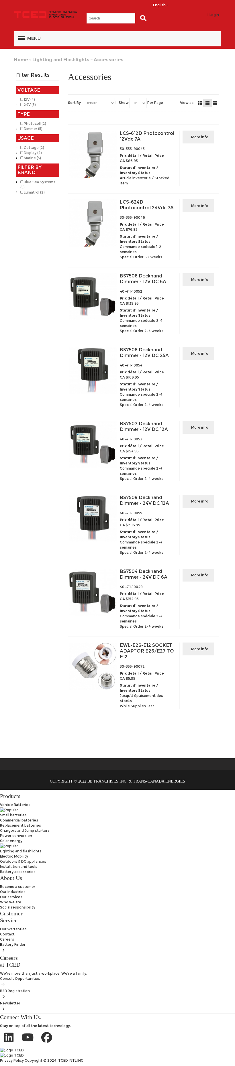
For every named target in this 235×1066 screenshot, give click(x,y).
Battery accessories (18, 872)
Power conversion (16, 836)
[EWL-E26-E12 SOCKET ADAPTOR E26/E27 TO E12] (93, 666)
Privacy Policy (12, 1060)
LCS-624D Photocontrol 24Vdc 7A (147, 204)
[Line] (214, 103)
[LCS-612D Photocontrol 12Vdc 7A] (93, 154)
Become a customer (17, 886)
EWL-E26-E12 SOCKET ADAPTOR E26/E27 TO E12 (147, 651)
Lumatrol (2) (34, 192)
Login (214, 15)
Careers (7, 939)
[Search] (141, 18)
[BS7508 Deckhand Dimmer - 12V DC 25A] (93, 370)
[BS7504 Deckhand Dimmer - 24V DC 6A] (93, 592)
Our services (11, 897)
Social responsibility (17, 907)
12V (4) (29, 99)
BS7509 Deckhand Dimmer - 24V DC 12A (144, 500)
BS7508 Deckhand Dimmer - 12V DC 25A (144, 352)
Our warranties (13, 929)
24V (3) (29, 105)
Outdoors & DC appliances (23, 861)
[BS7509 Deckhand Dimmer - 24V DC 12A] (93, 518)
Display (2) (32, 153)
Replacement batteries (20, 825)
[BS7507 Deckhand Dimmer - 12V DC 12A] (93, 444)
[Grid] (200, 103)
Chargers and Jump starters (25, 830)
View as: (187, 103)
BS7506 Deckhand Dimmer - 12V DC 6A (143, 278)
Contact (7, 934)
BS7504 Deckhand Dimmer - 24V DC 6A (143, 574)
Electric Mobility (14, 856)
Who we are (10, 902)
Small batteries (13, 815)
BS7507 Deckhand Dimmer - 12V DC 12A (144, 426)
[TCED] (45, 14)
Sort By (74, 103)
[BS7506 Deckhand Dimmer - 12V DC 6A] (93, 296)
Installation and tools (18, 866)
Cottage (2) (33, 147)
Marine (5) (32, 158)
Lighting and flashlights (21, 851)
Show (124, 103)
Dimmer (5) (32, 129)
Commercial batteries (19, 820)
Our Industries (13, 892)
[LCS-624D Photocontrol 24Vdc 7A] (93, 223)
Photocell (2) (34, 123)
